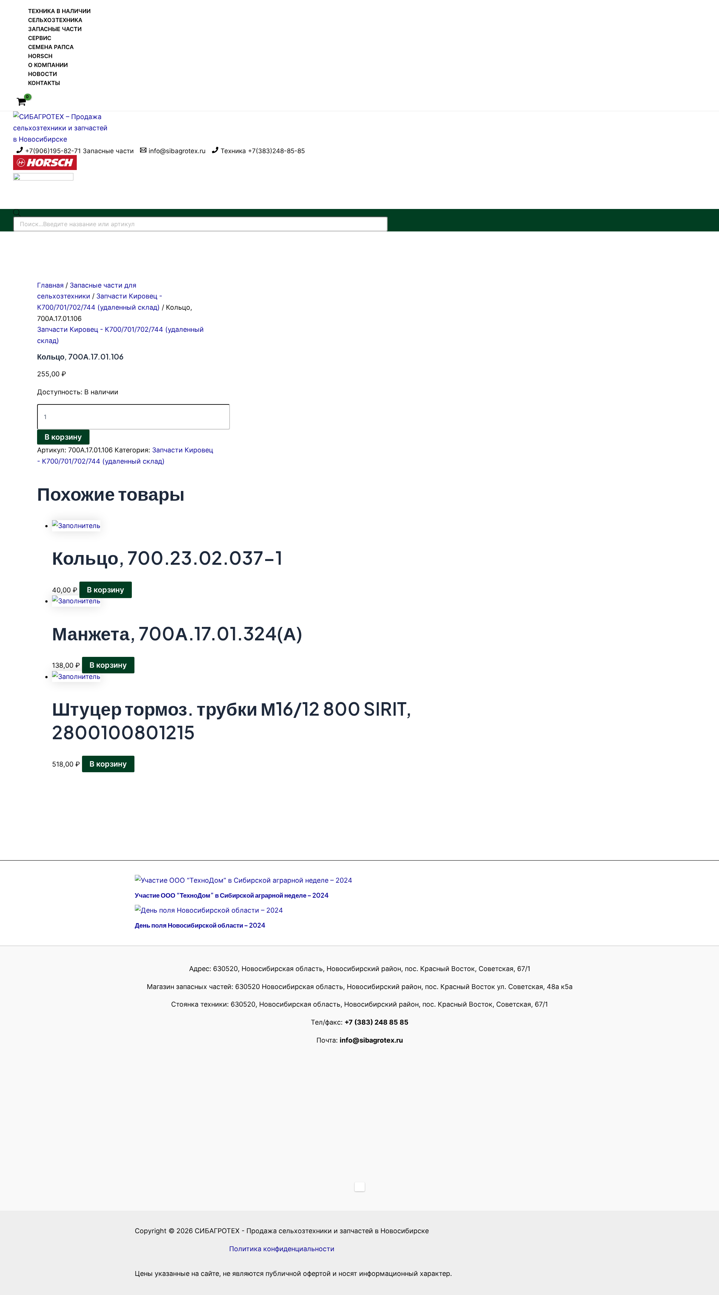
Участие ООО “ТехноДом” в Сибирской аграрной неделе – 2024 (232, 895)
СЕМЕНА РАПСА (51, 47)
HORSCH (40, 56)
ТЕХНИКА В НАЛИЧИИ (59, 11)
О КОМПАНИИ (48, 65)
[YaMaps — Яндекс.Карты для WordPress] (360, 1186)
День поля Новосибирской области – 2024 (200, 925)
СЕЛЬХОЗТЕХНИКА (55, 20)
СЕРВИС (39, 38)
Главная (50, 285)
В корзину (63, 437)
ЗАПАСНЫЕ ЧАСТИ (55, 29)
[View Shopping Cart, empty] (21, 102)
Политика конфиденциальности (281, 1249)
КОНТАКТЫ (44, 83)
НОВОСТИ (42, 74)
